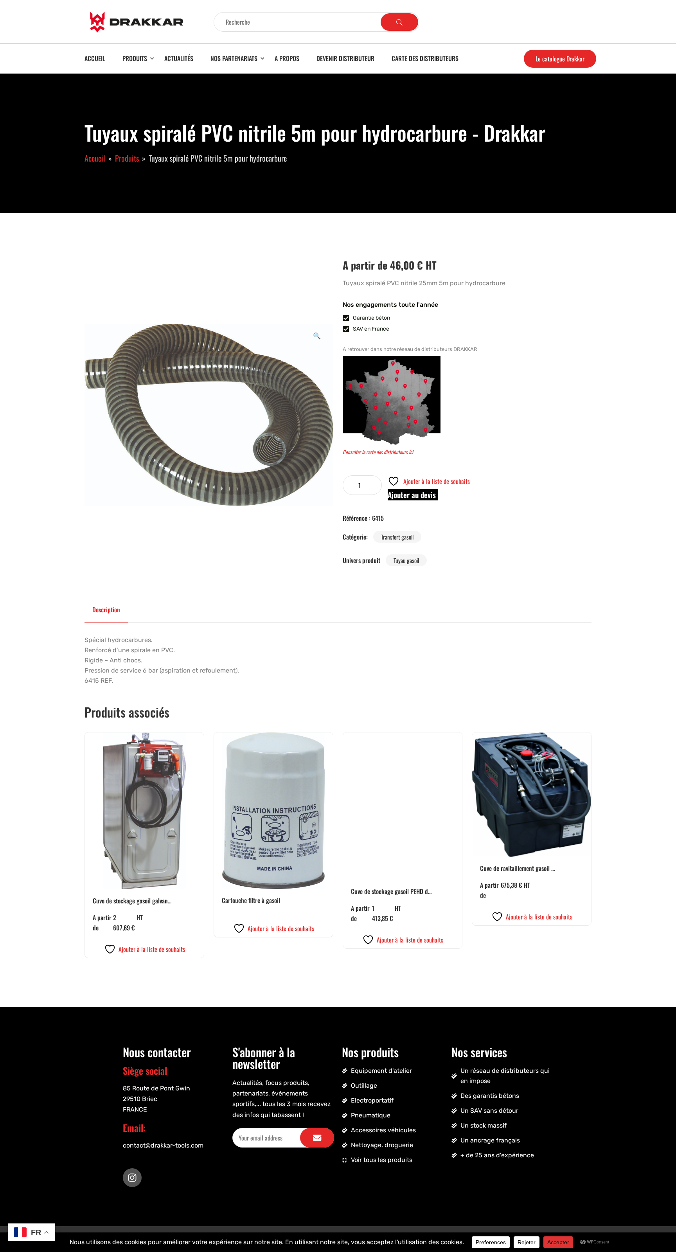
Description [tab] (106, 609)
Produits (134, 58)
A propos (287, 58)
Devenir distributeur (345, 58)
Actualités (178, 58)
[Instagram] (132, 1177)
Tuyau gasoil (406, 560)
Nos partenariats (233, 58)
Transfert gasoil (397, 536)
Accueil (94, 58)
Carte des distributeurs (425, 58)
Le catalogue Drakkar (560, 58)
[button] (317, 335)
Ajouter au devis (413, 494)
